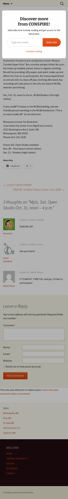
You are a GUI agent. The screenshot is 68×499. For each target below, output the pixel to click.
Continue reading (34, 51)
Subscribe (51, 42)
